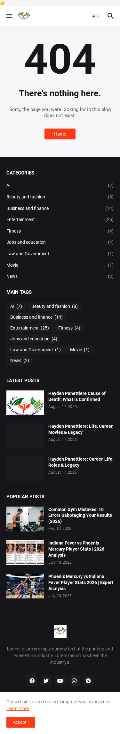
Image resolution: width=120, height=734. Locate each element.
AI (60, 185)
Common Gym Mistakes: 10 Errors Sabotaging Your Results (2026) (80, 515)
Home (60, 134)
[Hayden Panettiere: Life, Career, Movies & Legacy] (25, 435)
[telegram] (88, 680)
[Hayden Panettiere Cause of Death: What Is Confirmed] (25, 402)
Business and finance (60, 208)
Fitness (60, 231)
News (60, 276)
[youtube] (60, 680)
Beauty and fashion (60, 196)
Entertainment (60, 219)
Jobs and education (60, 242)
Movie (60, 265)
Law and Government (60, 253)
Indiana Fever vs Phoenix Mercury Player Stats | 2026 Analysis (76, 549)
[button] (9, 16)
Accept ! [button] (21, 722)
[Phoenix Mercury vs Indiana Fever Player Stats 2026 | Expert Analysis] (25, 586)
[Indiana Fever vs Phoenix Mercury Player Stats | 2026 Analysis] (25, 552)
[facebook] (32, 680)
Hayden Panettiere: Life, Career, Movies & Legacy (80, 429)
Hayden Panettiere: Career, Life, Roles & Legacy (80, 462)
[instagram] (74, 680)
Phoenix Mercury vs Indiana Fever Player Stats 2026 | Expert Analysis (80, 582)
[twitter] (46, 680)
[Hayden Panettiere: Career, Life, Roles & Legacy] (25, 468)
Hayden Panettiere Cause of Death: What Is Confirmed (77, 396)
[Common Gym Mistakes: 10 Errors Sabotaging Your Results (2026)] (25, 519)
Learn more (17, 708)
